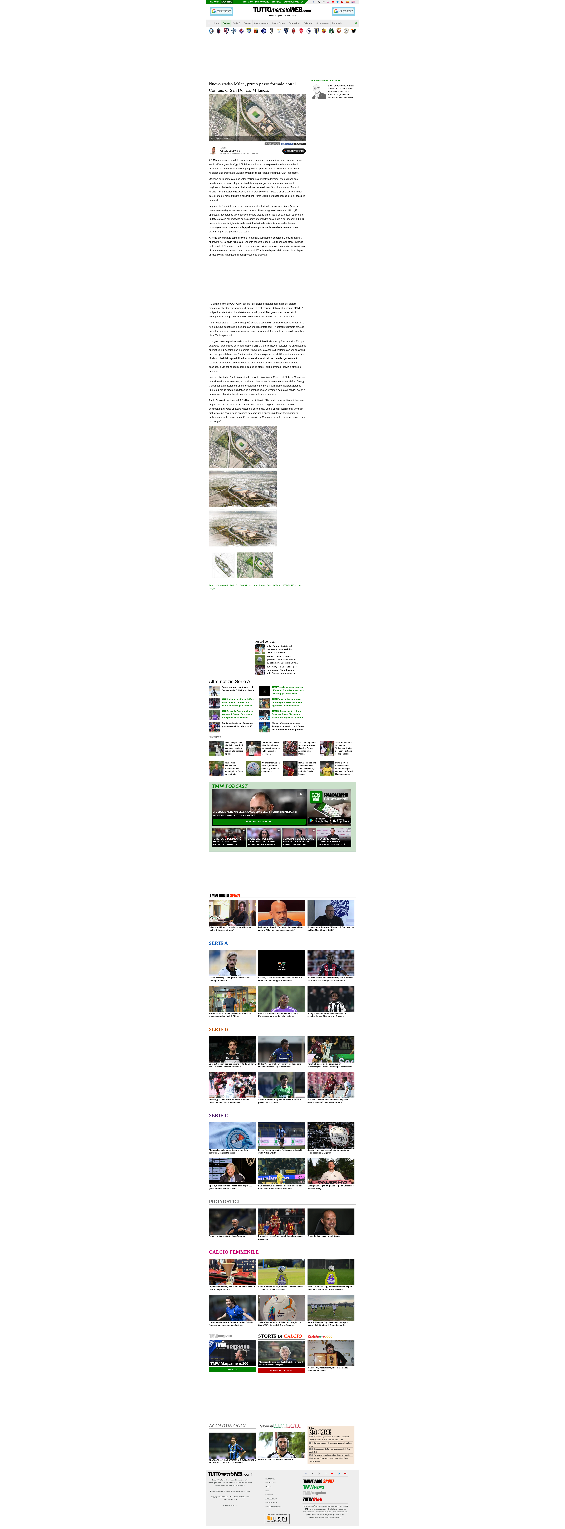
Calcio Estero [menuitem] (278, 23)
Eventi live (226, 2)
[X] (319, 2)
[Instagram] (328, 2)
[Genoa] (256, 31)
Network (214, 2)
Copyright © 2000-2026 (219, 1497)
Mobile (268, 1487)
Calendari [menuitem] (308, 23)
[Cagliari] (226, 31)
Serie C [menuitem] (247, 23)
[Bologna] (219, 31)
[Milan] (294, 31)
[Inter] (264, 31)
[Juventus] (271, 31)
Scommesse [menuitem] (322, 23)
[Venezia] (354, 31)
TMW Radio (247, 2)
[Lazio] (279, 31)
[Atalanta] (211, 31)
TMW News (276, 2)
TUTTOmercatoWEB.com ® (239, 1497)
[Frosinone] (249, 31)
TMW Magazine (262, 2)
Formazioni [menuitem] (294, 23)
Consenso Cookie (273, 1507)
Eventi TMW (270, 1483)
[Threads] (324, 2)
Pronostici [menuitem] (337, 23)
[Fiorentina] (241, 31)
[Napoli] (309, 31)
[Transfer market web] (353, 2)
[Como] (234, 31)
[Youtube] (333, 2)
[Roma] (324, 31)
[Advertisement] (333, 196)
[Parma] (316, 31)
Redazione (270, 1479)
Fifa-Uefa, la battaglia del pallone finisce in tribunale (332, 1455)
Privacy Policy (272, 1503)
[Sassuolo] (331, 31)
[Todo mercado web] (347, 2)
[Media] (342, 2)
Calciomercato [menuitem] (261, 23)
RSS (267, 1491)
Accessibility (271, 1499)
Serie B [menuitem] (236, 23)
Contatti (269, 1495)
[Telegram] (337, 2)
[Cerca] (356, 23)
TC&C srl (220, 1480)
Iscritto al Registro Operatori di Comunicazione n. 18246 (230, 1491)
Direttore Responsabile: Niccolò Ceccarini (230, 1485)
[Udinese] (346, 31)
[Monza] (301, 31)
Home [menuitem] (216, 23)
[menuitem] (209, 23)
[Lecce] (286, 31)
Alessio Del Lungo (230, 151)
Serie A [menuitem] (226, 23)
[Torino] (339, 31)
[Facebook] (314, 2)
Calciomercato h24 (293, 2)
